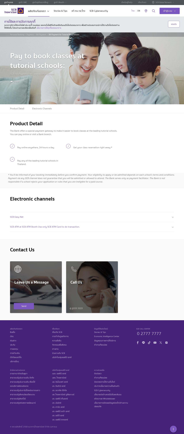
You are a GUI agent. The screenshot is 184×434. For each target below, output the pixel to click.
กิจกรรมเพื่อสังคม (59, 344)
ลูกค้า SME (23, 2)
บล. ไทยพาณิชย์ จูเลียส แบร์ (63, 394)
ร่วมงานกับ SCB (58, 353)
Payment (30, 34)
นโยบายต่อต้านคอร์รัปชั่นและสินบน (107, 394)
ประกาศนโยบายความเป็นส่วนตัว (106, 386)
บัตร (12, 336)
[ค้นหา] (153, 11)
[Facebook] (137, 342)
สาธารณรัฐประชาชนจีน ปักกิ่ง (22, 377)
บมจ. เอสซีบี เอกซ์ (59, 373)
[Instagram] (166, 342)
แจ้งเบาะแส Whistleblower (104, 398)
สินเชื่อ (12, 332)
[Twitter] (160, 342)
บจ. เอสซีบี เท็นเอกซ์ (60, 398)
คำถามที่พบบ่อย (100, 344)
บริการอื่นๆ (14, 361)
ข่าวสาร (55, 349)
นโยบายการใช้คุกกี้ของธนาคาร (49, 27)
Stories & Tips (60, 11)
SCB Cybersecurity (99, 11)
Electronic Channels (42, 108)
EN (139, 10)
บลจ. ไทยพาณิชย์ (59, 377)
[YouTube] (155, 342)
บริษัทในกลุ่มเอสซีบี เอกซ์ (62, 357)
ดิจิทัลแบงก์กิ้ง (16, 357)
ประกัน (12, 344)
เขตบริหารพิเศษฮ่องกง (19, 386)
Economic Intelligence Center (106, 336)
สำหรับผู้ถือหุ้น (126, 2)
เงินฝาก (13, 340)
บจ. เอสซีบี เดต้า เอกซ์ (61, 411)
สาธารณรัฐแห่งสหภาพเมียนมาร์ (23, 402)
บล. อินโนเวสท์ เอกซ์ (60, 381)
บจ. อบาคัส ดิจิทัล (59, 390)
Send (23, 306)
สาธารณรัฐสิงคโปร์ (18, 398)
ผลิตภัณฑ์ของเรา (37, 11)
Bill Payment (41, 34)
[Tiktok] (149, 342)
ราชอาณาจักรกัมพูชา (18, 373)
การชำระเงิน (15, 353)
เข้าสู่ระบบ (167, 10)
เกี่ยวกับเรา (142, 2)
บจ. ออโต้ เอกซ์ (58, 415)
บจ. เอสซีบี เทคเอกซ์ (60, 419)
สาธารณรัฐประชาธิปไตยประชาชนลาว (25, 390)
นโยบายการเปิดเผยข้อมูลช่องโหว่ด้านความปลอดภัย (111, 404)
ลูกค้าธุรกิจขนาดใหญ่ (40, 2)
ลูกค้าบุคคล (8, 2)
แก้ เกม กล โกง (78, 11)
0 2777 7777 (149, 333)
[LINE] (143, 342)
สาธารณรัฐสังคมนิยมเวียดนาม (22, 394)
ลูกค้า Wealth (59, 2)
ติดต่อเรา (98, 373)
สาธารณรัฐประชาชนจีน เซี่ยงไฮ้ (22, 381)
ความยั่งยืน (56, 340)
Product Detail (17, 108)
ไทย (133, 10)
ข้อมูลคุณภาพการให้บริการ (105, 340)
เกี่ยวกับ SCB (57, 332)
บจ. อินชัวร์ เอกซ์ (58, 386)
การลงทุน (14, 349)
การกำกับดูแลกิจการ (60, 336)
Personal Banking (17, 34)
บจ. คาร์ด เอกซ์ (58, 407)
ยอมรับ (174, 24)
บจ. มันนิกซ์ (56, 402)
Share (16, 81)
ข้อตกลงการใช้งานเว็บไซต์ (104, 381)
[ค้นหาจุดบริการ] (146, 11)
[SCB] (14, 11)
